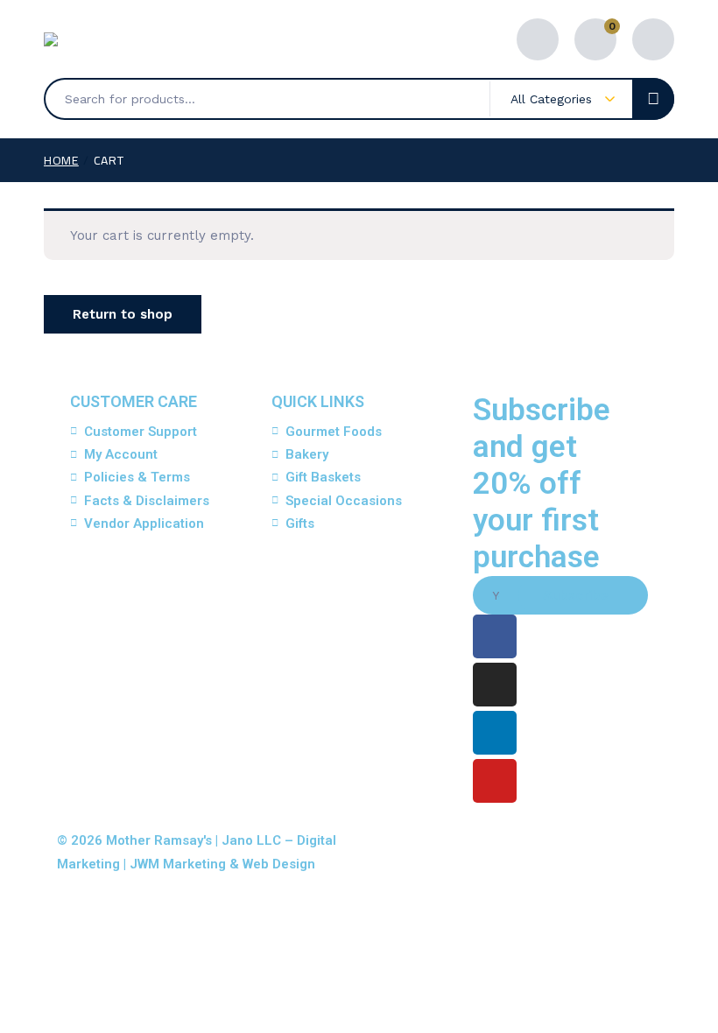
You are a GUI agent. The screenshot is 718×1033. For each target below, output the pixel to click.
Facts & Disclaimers (146, 501)
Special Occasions (343, 501)
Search (653, 99)
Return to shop (122, 314)
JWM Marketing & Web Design (222, 864)
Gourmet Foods (333, 431)
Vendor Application (144, 523)
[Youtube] (495, 781)
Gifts (299, 523)
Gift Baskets (323, 477)
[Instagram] (495, 684)
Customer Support (140, 431)
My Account (121, 454)
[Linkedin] (495, 733)
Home (61, 160)
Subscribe (576, 595)
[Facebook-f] (495, 636)
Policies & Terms (137, 477)
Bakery (306, 454)
